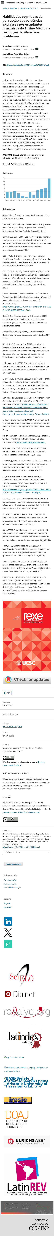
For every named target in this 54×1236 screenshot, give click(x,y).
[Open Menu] (2, 2)
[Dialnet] (20, 998)
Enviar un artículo (13, 864)
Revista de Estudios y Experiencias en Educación (27, 2)
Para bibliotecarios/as (12, 888)
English (7, 903)
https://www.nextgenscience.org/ (31, 442)
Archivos (13, 8)
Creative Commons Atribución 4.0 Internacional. (21, 812)
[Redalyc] (27, 1017)
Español (7, 907)
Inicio (5, 8)
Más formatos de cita (12, 852)
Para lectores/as (10, 880)
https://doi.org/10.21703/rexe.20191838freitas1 (28, 65)
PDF (8, 693)
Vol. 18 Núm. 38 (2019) (28, 8)
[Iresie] (18, 1103)
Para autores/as (10, 884)
